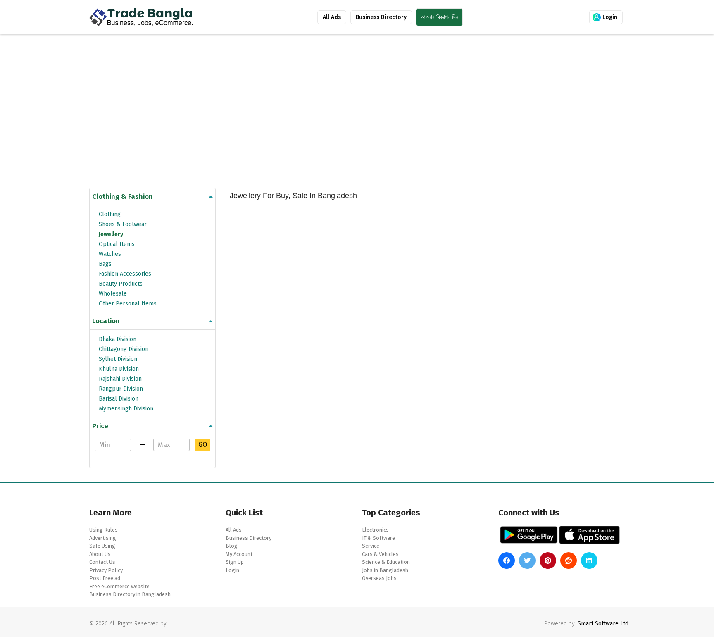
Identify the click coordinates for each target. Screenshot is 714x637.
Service (370, 546)
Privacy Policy (106, 570)
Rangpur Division (121, 388)
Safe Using (102, 546)
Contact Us (102, 562)
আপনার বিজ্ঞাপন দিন (439, 17)
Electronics (375, 530)
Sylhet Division (118, 359)
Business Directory (381, 17)
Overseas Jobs (379, 578)
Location (106, 321)
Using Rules (103, 530)
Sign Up (235, 562)
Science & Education (386, 562)
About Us (100, 554)
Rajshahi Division (120, 378)
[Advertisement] (337, 118)
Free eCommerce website (119, 586)
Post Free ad (104, 578)
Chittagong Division (123, 349)
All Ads (332, 17)
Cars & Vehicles (380, 554)
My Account (239, 554)
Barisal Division (118, 398)
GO (202, 445)
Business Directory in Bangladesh (130, 594)
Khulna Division (119, 368)
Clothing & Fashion (122, 196)
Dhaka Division (117, 339)
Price (100, 426)
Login (609, 17)
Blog (232, 546)
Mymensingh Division (126, 408)
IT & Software (378, 538)
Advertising (102, 538)
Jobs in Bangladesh (385, 570)
